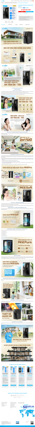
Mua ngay (22, 11)
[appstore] (32, 422)
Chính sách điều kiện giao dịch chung (13, 407)
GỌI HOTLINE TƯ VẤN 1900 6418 (26, 14)
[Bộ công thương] (17, 421)
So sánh (5, 386)
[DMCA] (17, 423)
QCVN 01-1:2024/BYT (29, 279)
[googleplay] (32, 423)
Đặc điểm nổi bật (3, 24)
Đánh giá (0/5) (21, 24)
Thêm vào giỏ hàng (30, 11)
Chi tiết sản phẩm (10, 24)
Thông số (16, 24)
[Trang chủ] (3, 0)
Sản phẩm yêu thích (27, 24)
